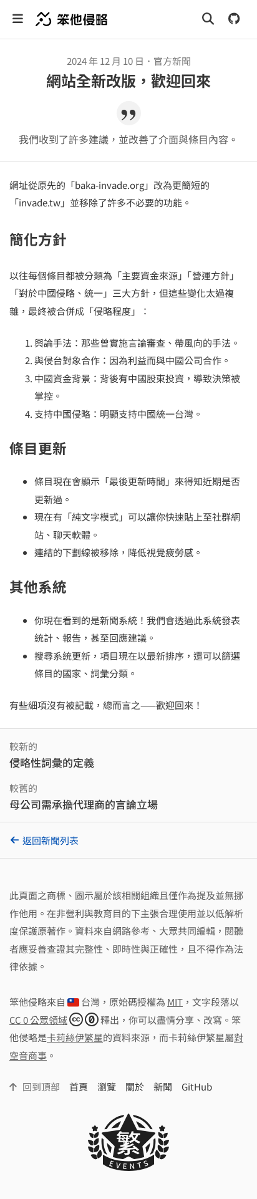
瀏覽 (106, 1086)
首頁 (78, 1086)
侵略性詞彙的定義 (51, 762)
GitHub (197, 1086)
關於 (134, 1086)
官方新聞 (172, 60)
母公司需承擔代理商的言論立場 (83, 804)
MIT (175, 1001)
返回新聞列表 (50, 840)
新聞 (162, 1086)
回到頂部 (40, 1086)
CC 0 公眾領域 (38, 1019)
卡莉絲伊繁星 (75, 1037)
